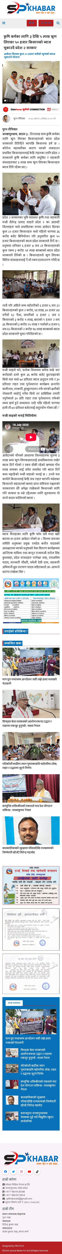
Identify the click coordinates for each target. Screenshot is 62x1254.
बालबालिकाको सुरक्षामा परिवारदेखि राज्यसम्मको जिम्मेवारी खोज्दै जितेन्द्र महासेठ (27, 850)
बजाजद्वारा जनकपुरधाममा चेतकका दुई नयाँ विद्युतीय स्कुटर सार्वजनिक (37, 1117)
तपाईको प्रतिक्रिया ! (15, 631)
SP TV (47, 23)
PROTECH (19, 1246)
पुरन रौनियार (19, 119)
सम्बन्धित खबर (12, 643)
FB (32, 23)
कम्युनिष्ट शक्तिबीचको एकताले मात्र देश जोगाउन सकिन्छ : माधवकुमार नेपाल (27, 808)
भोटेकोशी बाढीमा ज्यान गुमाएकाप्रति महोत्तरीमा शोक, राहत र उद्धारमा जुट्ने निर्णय (29, 766)
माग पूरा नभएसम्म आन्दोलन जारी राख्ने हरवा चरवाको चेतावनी (29, 681)
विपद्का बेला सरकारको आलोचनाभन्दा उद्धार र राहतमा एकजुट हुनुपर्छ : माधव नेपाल (27, 723)
